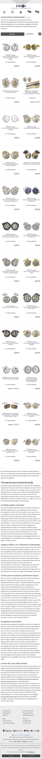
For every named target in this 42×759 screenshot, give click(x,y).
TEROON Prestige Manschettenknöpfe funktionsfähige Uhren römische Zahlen (31, 379)
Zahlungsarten (7, 713)
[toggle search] (12, 12)
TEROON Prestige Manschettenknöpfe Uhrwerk (31, 127)
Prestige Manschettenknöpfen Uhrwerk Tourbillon (18, 670)
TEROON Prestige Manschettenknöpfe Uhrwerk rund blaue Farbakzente (10, 200)
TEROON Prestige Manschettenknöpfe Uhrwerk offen (31, 271)
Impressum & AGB (28, 711)
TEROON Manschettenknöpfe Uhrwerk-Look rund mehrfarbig (31, 163)
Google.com (31, 752)
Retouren (5, 715)
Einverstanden (31, 756)
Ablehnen (11, 756)
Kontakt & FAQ (27, 723)
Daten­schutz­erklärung (21, 752)
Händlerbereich (27, 721)
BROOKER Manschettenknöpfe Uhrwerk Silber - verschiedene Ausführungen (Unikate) (10, 415)
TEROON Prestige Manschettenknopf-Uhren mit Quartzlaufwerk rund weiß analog (11, 57)
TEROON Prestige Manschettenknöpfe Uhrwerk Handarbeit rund (10, 451)
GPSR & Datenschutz (28, 715)
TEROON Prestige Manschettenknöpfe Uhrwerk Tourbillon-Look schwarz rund (11, 236)
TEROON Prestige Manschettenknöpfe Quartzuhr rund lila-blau (31, 200)
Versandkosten (7, 711)
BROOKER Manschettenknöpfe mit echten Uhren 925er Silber (10, 378)
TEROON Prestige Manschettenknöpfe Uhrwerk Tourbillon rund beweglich (10, 271)
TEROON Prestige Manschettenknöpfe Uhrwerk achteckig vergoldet (10, 164)
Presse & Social (7, 721)
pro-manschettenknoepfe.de (22, 735)
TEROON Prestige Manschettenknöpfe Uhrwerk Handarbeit (31, 451)
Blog (4, 718)
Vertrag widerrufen (28, 713)
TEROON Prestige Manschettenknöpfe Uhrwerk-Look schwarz (31, 307)
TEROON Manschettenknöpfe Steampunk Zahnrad (10, 91)
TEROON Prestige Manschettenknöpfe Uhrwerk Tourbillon (31, 56)
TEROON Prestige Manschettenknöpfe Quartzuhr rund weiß (10, 128)
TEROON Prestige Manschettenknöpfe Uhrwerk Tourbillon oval (31, 236)
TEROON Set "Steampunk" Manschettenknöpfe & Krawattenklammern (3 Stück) (31, 92)
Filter (13, 34)
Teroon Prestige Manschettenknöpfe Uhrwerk (10, 306)
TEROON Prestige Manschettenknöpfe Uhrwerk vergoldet (31, 343)
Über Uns (25, 718)
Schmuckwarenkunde (8, 723)
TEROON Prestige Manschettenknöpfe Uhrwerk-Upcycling (31, 415)
